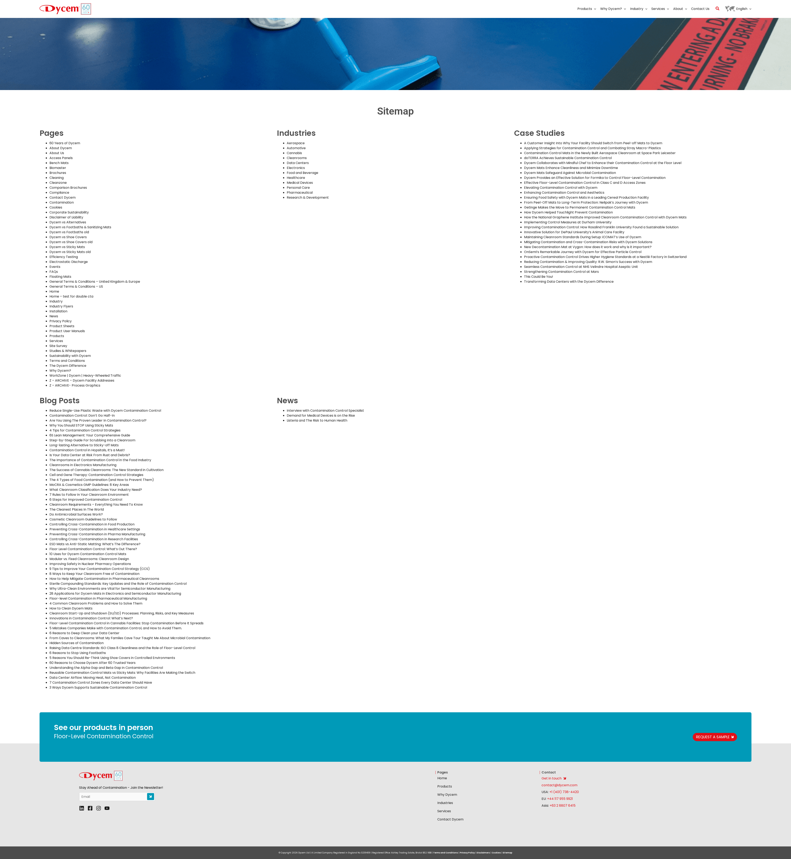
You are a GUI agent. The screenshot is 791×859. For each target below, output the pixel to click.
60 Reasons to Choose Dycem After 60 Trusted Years (92, 662)
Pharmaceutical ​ (300, 192)
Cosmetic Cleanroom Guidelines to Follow (83, 519)
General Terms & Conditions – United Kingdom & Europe (94, 281)
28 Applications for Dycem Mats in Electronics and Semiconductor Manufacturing (115, 593)
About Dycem (60, 148)
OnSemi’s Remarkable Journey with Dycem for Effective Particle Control (582, 252)
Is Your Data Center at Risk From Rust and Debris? (89, 455)
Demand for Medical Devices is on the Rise (321, 415)
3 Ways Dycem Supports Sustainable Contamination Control (98, 687)
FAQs (53, 271)
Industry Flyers (61, 306)
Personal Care (298, 187)
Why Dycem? (60, 370)
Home (54, 291)
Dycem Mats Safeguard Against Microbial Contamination (570, 172)
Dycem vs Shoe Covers (68, 237)
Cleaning (56, 177)
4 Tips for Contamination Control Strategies (85, 430)
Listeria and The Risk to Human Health (317, 420)
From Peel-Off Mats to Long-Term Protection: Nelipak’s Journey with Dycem (586, 202)
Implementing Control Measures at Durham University (568, 222)
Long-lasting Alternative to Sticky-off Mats (84, 445)
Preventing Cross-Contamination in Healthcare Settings (94, 529)
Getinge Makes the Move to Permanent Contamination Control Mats (579, 207)
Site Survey (58, 345)
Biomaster (57, 167)
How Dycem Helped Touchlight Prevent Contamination (568, 212)
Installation (58, 311)
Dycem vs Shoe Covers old (70, 242)
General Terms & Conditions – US (76, 286)
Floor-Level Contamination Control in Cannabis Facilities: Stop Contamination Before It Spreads (126, 623)
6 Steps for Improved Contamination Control (85, 499)
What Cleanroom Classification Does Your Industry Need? (95, 489)
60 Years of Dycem (64, 143)
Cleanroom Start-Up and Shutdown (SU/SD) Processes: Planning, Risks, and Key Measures (121, 613)
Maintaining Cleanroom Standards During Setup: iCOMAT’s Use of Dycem (582, 237)
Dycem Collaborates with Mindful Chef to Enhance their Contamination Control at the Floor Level (602, 163)
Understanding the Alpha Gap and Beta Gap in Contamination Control (106, 667)
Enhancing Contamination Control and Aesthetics (564, 192)
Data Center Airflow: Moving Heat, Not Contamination (92, 677)
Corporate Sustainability (69, 212)
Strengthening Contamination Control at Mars (561, 271)
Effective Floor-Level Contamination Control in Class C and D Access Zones (585, 182)
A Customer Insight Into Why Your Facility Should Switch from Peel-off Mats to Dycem (593, 143)
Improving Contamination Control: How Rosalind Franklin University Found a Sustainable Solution (601, 227)
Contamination (61, 202)
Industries (445, 802)
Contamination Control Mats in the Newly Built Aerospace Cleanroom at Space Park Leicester (600, 153)
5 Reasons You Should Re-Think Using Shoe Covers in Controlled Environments (112, 657)
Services (56, 341)
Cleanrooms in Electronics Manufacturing (82, 465)
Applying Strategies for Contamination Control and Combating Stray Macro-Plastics (592, 148)
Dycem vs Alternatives (67, 222)
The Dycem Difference (67, 365)
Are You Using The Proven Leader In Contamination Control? (97, 420)
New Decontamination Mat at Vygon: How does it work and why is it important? (588, 247)
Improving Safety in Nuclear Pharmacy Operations (90, 563)
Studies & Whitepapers (67, 350)
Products (56, 336)
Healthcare (296, 177)
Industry (56, 301)
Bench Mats (59, 163)
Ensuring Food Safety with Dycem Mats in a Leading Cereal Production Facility (586, 197)
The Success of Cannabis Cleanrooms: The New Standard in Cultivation (106, 470)
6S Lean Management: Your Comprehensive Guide (89, 435)
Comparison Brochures (68, 187)
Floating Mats (60, 276)
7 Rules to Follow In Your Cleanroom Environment (89, 494)
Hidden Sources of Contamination (76, 643)
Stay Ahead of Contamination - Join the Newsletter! (121, 788)
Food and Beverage (302, 172)
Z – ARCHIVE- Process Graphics (74, 385)
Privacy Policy (60, 321)
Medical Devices (300, 182)
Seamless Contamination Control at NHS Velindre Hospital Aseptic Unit (581, 266)
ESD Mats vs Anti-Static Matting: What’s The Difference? (94, 544)
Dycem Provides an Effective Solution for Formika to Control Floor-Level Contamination (595, 177)
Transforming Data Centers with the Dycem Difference (569, 281)
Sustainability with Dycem (70, 355)
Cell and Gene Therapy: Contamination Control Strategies (96, 474)
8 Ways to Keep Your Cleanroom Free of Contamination (94, 573)
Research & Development (308, 197)
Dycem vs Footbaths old (69, 232)
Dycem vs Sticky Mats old (70, 252)
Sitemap (507, 852)
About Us (56, 153)
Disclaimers (483, 852)
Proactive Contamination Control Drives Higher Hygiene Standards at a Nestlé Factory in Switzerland (605, 256)
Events (54, 266)
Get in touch (552, 778)
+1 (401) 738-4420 (564, 792)
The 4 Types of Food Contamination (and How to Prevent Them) (101, 479)
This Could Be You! (538, 276)
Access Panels (61, 158)
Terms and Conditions (67, 360)
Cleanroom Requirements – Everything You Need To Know (96, 504)
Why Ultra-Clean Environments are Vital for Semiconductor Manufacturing (109, 588)
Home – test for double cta (71, 296)
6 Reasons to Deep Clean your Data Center (84, 633)
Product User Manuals (67, 331)
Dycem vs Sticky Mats (67, 247)
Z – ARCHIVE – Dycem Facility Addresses (81, 380)
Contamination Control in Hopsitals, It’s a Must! (87, 450)
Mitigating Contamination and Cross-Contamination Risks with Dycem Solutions (588, 242)
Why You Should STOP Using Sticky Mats (81, 425)
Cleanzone (58, 182)
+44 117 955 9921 (560, 798)
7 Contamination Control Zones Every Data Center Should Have (100, 682)
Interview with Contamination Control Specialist (325, 410)
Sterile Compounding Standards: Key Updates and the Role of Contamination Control (118, 583)
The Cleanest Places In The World (76, 509)
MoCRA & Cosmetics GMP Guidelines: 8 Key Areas (89, 484)
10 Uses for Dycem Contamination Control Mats (87, 554)
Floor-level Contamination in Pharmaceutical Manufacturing (98, 598)
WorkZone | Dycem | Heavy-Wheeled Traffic (85, 375)
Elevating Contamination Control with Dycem (560, 187)
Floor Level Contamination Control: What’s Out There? (93, 549)
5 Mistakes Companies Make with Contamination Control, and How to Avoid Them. (115, 628)
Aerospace (296, 143)
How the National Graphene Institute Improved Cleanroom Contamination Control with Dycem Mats (605, 217)
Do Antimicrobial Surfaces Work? (76, 514)
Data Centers (298, 163)
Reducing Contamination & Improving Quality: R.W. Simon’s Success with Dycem (588, 261)
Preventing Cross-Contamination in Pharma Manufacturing (97, 534)
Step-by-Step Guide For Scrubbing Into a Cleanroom (92, 440)
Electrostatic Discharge (68, 261)
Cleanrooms (297, 158)
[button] (594, 9)
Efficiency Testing (63, 256)
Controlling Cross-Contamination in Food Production (92, 524)
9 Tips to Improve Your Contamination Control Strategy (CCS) (99, 568)
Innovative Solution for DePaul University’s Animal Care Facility (574, 232)
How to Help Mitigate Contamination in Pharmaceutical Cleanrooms (104, 578)
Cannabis (294, 153)
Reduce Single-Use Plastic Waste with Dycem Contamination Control (105, 410)
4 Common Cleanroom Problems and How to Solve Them (95, 603)
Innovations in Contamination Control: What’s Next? (91, 618)
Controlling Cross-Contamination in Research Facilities (93, 539)
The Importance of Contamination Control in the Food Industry (100, 460)
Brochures (57, 172)
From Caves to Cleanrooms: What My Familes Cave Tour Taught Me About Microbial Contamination (129, 638)
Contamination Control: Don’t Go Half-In (82, 415)
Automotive (296, 148)
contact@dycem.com (559, 785)
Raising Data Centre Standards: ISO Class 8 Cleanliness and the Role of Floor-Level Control (122, 648)
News (53, 316)
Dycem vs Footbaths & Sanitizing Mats (80, 227)
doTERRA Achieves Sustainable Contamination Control (568, 158)
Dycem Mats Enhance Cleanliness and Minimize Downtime (571, 167)
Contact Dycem (62, 197)
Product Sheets (61, 326)
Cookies (55, 207)
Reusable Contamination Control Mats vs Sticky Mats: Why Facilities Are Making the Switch (122, 672)
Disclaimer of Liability (66, 217)
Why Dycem (447, 794)
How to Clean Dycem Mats (70, 608)
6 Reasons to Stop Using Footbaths (77, 652)
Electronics (296, 167)
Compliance (59, 192)
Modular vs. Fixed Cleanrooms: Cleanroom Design (89, 559)
